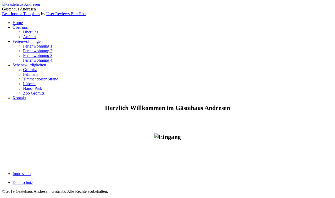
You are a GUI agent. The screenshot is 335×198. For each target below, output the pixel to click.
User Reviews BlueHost (66, 13)
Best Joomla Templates (21, 13)
